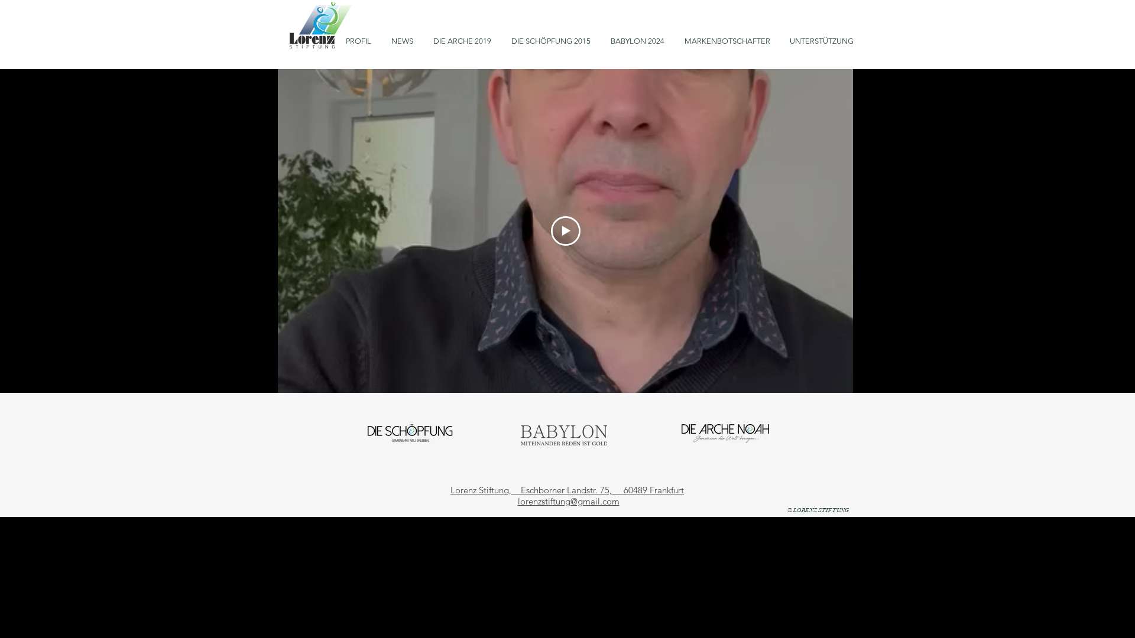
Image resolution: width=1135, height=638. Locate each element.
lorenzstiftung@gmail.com (569, 501)
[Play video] (566, 231)
